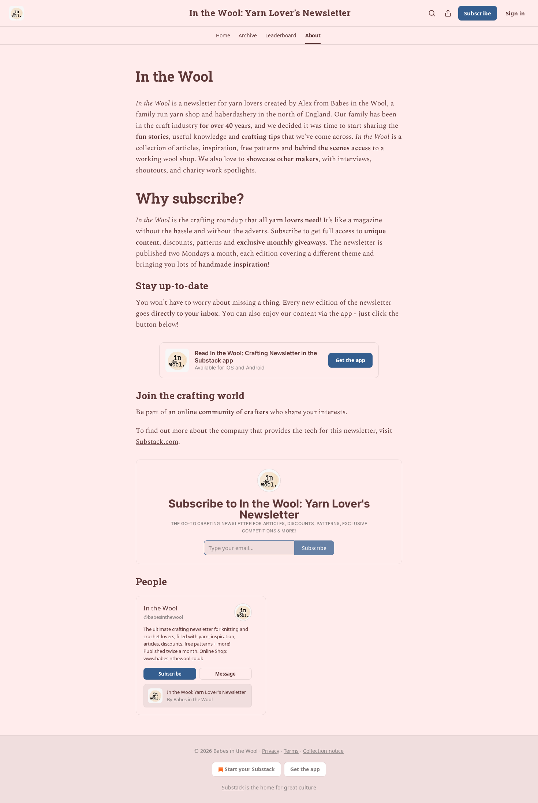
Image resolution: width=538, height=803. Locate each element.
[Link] (125, 76)
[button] (223, 35)
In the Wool (160, 608)
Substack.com (157, 441)
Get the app (350, 360)
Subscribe (477, 13)
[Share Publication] (448, 13)
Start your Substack (250, 769)
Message (225, 673)
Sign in (515, 13)
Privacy (270, 750)
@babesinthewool (163, 617)
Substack (233, 787)
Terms (291, 750)
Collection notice (323, 750)
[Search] (432, 13)
